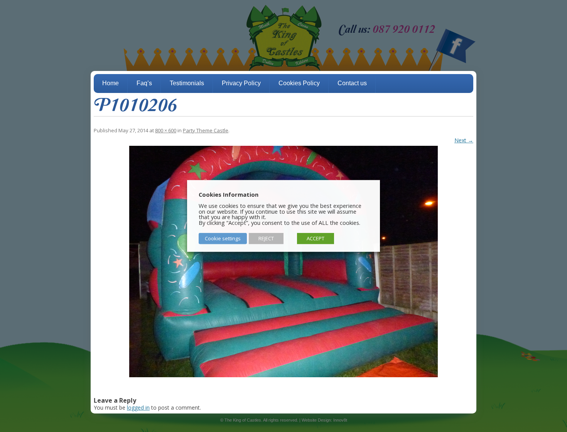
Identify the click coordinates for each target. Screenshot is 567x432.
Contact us (352, 83)
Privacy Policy (241, 83)
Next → (463, 140)
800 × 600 (165, 130)
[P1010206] (283, 261)
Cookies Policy (299, 83)
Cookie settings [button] (223, 238)
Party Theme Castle (205, 130)
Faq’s (144, 83)
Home (110, 83)
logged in (138, 407)
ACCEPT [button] (315, 238)
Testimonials (187, 83)
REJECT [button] (266, 238)
